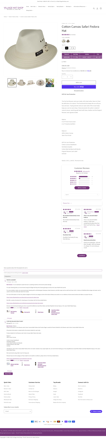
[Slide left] (5, 82)
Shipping (64, 67)
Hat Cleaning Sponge (14, 312)
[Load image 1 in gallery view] (12, 82)
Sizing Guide (32, 386)
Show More (8, 374)
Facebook (80, 394)
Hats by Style (7, 397)
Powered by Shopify (58, 424)
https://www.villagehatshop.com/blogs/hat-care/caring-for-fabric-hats (23, 297)
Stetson (55, 388)
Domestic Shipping (33, 399)
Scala (54, 394)
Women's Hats (7, 388)
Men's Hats (6, 386)
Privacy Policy (32, 397)
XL (73, 48)
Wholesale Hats (8, 399)
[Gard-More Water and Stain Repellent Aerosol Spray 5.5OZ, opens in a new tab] (49, 312)
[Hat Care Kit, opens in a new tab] (22, 312)
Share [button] (64, 61)
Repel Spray (40, 312)
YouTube (80, 397)
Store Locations (82, 386)
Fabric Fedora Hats (13, 16)
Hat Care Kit (27, 312)
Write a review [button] (82, 188)
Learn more (25, 273)
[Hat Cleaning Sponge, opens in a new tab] (8, 312)
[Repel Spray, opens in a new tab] (35, 312)
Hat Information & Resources (85, 399)
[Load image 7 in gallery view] (31, 82)
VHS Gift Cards (7, 402)
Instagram (80, 391)
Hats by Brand (7, 394)
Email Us (80, 388)
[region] (82, 55)
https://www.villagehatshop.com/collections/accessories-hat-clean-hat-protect (25, 303)
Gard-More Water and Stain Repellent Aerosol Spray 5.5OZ (55, 312)
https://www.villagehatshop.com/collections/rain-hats (19, 358)
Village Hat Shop (57, 399)
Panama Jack (64, 23)
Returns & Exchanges (34, 391)
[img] (67, 209)
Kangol (55, 391)
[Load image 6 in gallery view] (21, 82)
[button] (94, 8)
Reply (21, 307)
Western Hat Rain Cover (15, 364)
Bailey (54, 386)
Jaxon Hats (56, 397)
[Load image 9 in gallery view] (49, 82)
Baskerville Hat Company (59, 402)
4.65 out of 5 (86, 171)
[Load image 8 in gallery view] (40, 82)
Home (5, 16)
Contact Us (31, 388)
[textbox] (53, 270)
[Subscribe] (30, 411)
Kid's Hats (6, 391)
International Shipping (34, 402)
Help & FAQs (32, 394)
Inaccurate (25, 307)
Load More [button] (82, 255)
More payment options (79, 90)
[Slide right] (56, 82)
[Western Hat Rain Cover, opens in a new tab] (8, 365)
